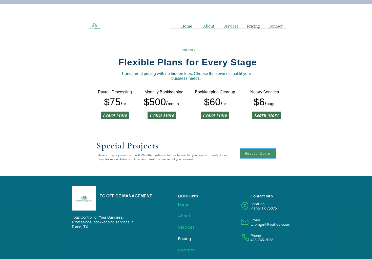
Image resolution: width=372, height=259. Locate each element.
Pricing (184, 239)
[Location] (245, 206)
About (184, 216)
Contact (186, 250)
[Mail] (245, 222)
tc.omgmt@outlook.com (270, 224)
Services (186, 227)
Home (184, 205)
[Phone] (245, 237)
